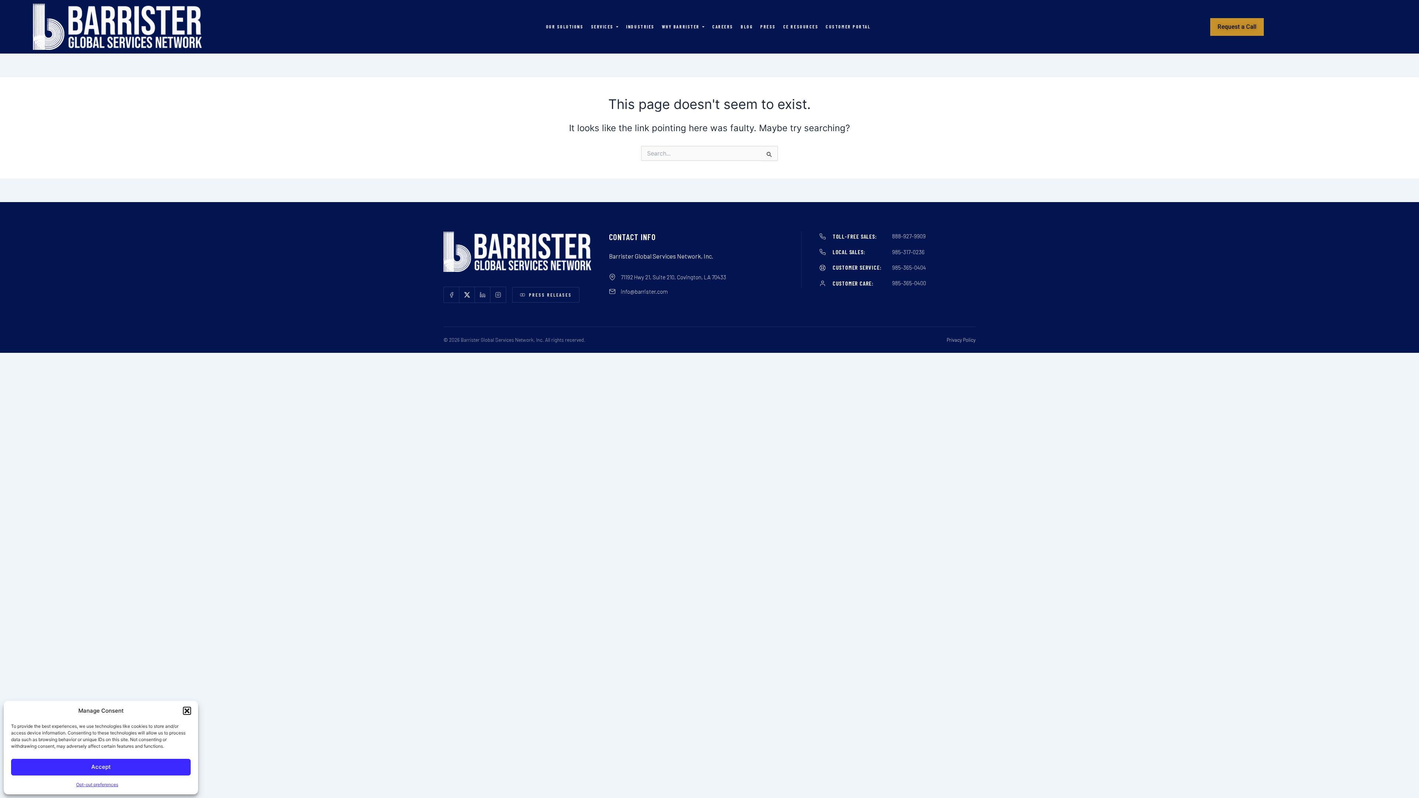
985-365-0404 (909, 267)
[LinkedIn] (482, 295)
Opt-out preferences (97, 784)
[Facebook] (451, 295)
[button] (187, 711)
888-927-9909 (909, 236)
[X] (467, 295)
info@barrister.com (644, 291)
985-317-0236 (908, 252)
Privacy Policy (961, 340)
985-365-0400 (909, 283)
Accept (101, 766)
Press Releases (550, 294)
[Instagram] (498, 295)
